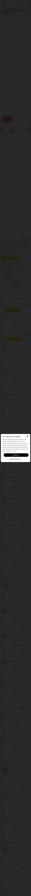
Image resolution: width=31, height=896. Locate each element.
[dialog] (15, 448)
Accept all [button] (16, 455)
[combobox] (27, 436)
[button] (15, 459)
